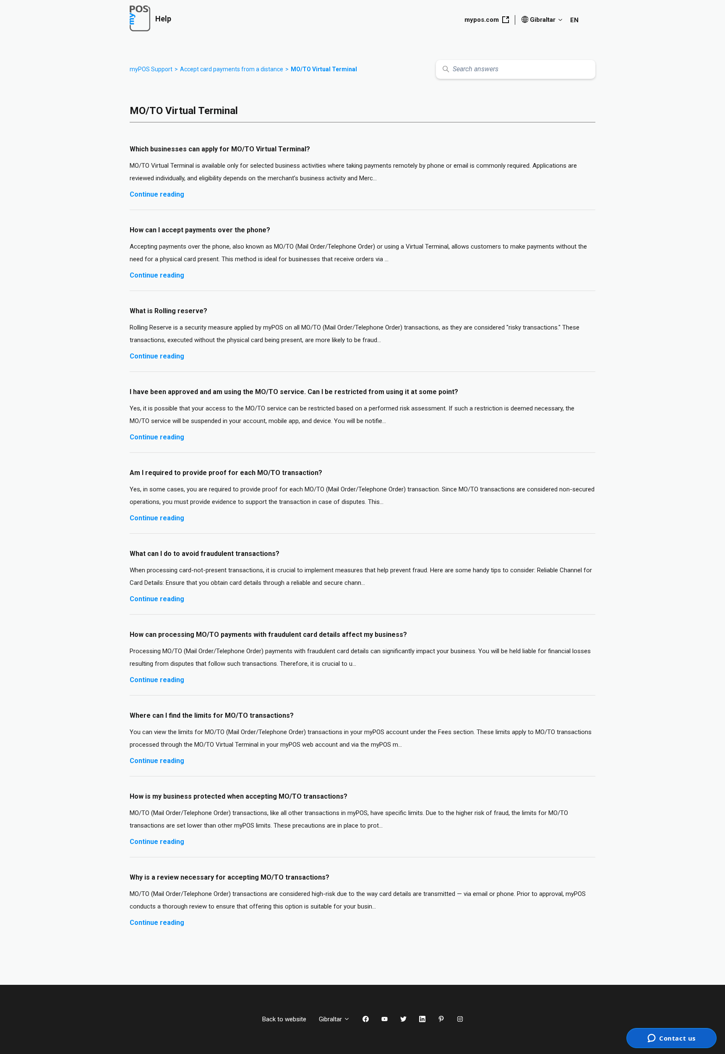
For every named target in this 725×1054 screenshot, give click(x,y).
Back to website (284, 1019)
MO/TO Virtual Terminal (324, 69)
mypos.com (481, 19)
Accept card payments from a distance (231, 69)
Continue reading (157, 194)
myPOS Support (151, 69)
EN (574, 20)
